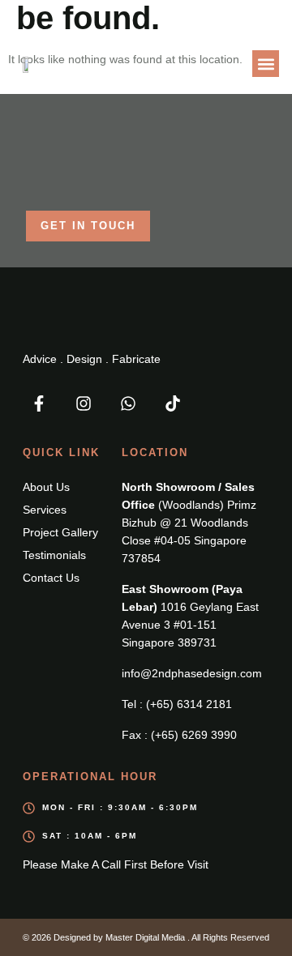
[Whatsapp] (128, 403)
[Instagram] (83, 403)
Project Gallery (60, 532)
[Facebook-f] (39, 403)
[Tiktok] (173, 403)
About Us (46, 486)
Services (45, 509)
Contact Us (51, 577)
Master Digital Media (146, 937)
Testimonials (54, 554)
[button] (265, 63)
